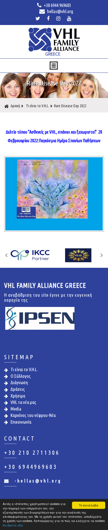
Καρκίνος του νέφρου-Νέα (33, 415)
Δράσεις (18, 389)
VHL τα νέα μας (23, 402)
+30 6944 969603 (57, 5)
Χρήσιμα (18, 395)
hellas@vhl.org (59, 11)
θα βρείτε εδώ (13, 525)
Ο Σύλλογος (21, 376)
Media (16, 408)
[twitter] (38, 18)
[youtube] (70, 18)
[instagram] (59, 18)
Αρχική (15, 106)
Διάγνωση (19, 382)
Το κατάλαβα (88, 505)
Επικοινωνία (21, 421)
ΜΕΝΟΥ (53, 65)
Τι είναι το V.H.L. (37, 106)
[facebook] (49, 18)
